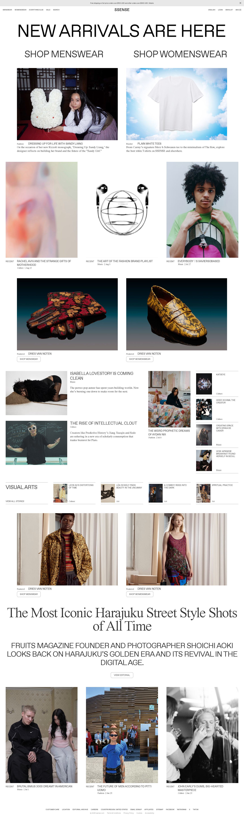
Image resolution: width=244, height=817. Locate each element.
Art (117, 501)
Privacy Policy (129, 813)
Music (100, 264)
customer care (52, 809)
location (66, 809)
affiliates (148, 809)
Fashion (20, 144)
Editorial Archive (80, 809)
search (56, 10)
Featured (21, 354)
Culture (20, 268)
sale (48, 10)
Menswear (7, 10)
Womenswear (20, 10)
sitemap (159, 809)
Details (151, 3)
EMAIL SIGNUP (136, 809)
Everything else (36, 10)
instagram (181, 809)
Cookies (139, 813)
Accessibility (149, 813)
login (220, 10)
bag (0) (238, 10)
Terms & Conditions (114, 813)
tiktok (195, 809)
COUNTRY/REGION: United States (114, 809)
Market (129, 144)
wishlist (229, 10)
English (211, 10)
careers (94, 809)
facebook (170, 809)
